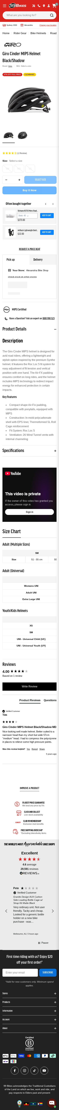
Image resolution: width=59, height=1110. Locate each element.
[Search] (52, 15)
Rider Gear (20, 33)
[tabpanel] (29, 595)
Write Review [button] (29, 686)
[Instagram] (25, 1071)
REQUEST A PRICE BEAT (29, 249)
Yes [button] (28, 749)
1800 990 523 (48, 318)
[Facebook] (15, 1071)
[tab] (11, 533)
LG (30, 169)
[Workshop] (33, 5)
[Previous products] (45, 204)
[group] (29, 671)
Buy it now (30, 190)
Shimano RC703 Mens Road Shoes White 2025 (28, 211)
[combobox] (29, 15)
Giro (10, 66)
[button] (29, 153)
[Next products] (53, 204)
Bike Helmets (38, 33)
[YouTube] (44, 1071)
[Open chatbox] (51, 1103)
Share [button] (42, 749)
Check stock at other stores (22, 277)
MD (19, 169)
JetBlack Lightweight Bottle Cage (28, 230)
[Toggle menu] (5, 6)
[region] (29, 911)
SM (7, 169)
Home (6, 33)
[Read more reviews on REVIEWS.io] (29, 874)
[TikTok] (34, 1071)
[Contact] (39, 5)
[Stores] (44, 5)
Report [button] (35, 749)
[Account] (49, 5)
